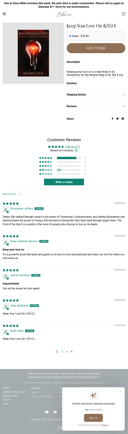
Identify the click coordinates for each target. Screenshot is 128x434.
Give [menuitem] (5, 403)
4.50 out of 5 (72, 146)
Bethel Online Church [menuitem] (14, 391)
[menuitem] (124, 14)
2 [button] (62, 351)
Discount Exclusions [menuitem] (43, 396)
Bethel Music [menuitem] (10, 395)
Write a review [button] (64, 182)
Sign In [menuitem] (35, 392)
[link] (64, 14)
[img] (11, 203)
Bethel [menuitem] (6, 387)
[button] (45, 158)
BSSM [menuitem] (6, 399)
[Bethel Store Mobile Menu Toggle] (4, 14)
